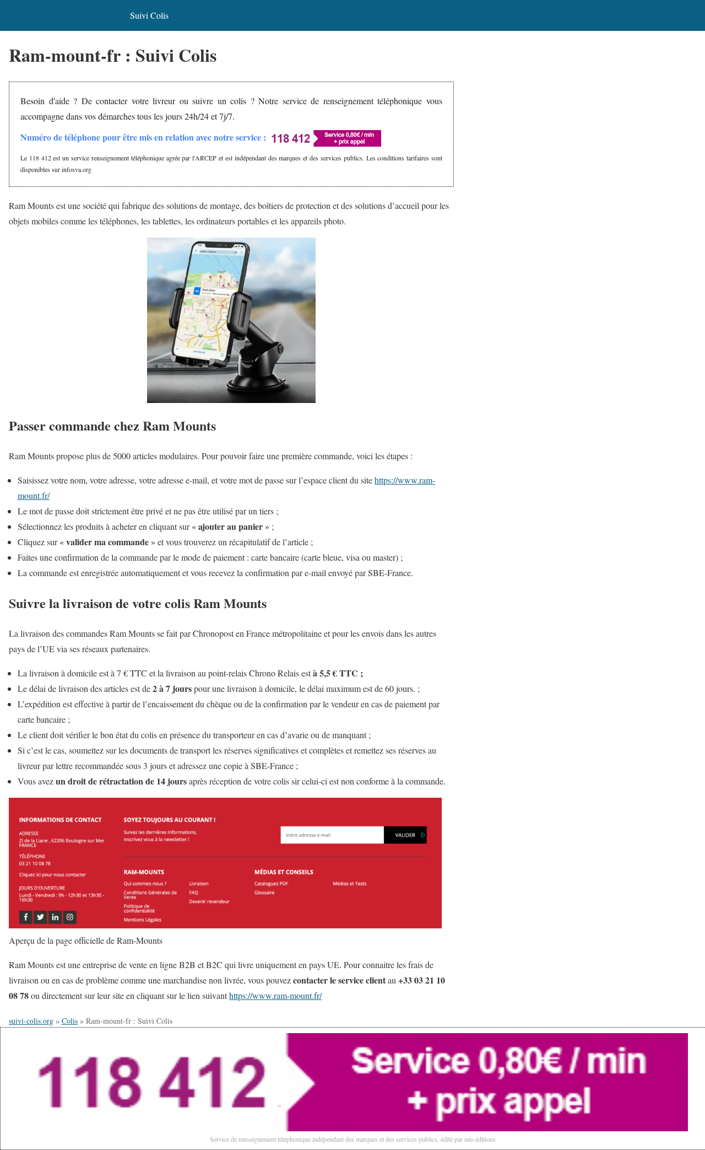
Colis (70, 1020)
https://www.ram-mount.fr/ (275, 995)
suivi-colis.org (31, 1020)
